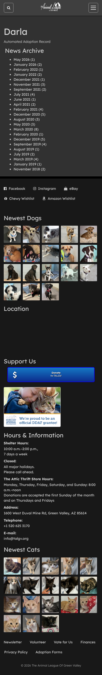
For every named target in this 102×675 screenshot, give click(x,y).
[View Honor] (50, 291)
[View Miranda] (31, 253)
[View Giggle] (31, 604)
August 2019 (24, 149)
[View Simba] (88, 604)
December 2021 (27, 79)
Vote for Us (63, 642)
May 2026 (21, 59)
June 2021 (22, 99)
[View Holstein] (69, 585)
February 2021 (26, 109)
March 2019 (23, 159)
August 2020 (24, 119)
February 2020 (26, 134)
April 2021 (22, 104)
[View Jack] (50, 272)
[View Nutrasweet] (50, 623)
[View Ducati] (88, 566)
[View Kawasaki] (69, 566)
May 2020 (22, 124)
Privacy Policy (16, 652)
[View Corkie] (88, 234)
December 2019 (27, 139)
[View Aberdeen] (31, 585)
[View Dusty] (50, 253)
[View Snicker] (12, 604)
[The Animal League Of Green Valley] (51, 7)
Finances (87, 642)
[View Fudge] (12, 566)
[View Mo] (69, 272)
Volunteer (38, 642)
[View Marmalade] (31, 623)
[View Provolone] (12, 623)
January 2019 (25, 164)
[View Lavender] (12, 272)
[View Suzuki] (50, 566)
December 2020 (27, 114)
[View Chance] (12, 234)
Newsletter (13, 642)
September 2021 (27, 89)
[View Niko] (69, 253)
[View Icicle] (12, 291)
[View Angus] (50, 585)
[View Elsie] (69, 604)
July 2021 (21, 94)
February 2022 (26, 69)
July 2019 (21, 154)
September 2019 (27, 144)
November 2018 (27, 169)
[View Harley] (12, 585)
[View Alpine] (31, 291)
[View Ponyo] (12, 253)
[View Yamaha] (31, 566)
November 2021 (27, 84)
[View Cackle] (50, 604)
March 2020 (23, 129)
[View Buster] (31, 234)
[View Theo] (69, 234)
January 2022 (25, 74)
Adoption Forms (49, 652)
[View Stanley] (88, 253)
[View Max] (50, 234)
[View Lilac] (31, 272)
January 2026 (25, 64)
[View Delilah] (88, 585)
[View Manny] (88, 272)
